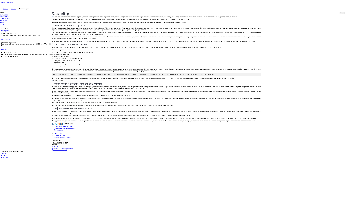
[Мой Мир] (61, 124)
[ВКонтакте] (53, 124)
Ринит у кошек (59, 133)
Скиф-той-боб (5, 39)
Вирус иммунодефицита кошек (64, 126)
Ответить (55, 146)
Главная (5, 9)
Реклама (3, 153)
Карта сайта (4, 157)
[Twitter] (56, 124)
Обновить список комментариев (62, 148)
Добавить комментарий (59, 150)
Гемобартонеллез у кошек (62, 137)
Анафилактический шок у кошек (64, 128)
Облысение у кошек (60, 135)
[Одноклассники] (59, 124)
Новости (10, 2)
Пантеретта (5, 31)
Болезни (13, 9)
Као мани (4, 49)
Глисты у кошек (59, 130)
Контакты (4, 155)
